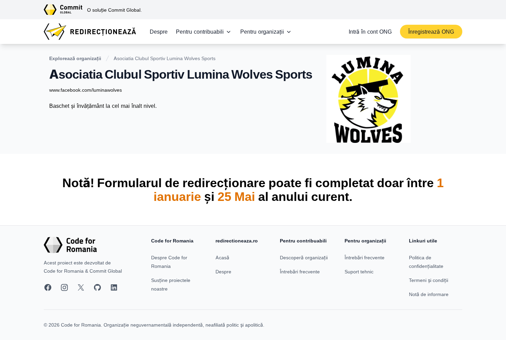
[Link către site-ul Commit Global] (65, 9)
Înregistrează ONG (431, 31)
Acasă (222, 257)
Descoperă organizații (304, 257)
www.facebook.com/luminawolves (85, 90)
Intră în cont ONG (370, 31)
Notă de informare (429, 294)
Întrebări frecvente (300, 271)
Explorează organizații (75, 58)
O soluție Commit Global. (114, 10)
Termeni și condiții (428, 280)
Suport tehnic (359, 271)
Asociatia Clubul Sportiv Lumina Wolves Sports (164, 58)
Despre (159, 31)
